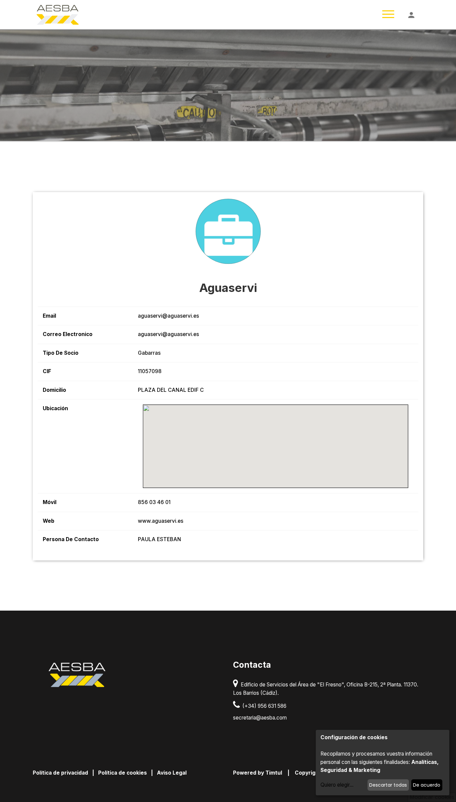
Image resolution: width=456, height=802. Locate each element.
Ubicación (55, 408)
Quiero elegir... (337, 785)
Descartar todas (388, 785)
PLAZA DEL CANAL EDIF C (171, 390)
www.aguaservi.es (160, 521)
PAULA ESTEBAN (159, 539)
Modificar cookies (432, 797)
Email (49, 316)
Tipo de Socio (60, 353)
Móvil (49, 502)
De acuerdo (426, 785)
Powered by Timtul (257, 773)
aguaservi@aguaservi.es (168, 316)
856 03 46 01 (154, 502)
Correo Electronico (67, 334)
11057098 (150, 371)
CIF (47, 371)
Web (48, 521)
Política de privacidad (60, 773)
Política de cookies (122, 773)
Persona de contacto (71, 539)
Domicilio (54, 390)
